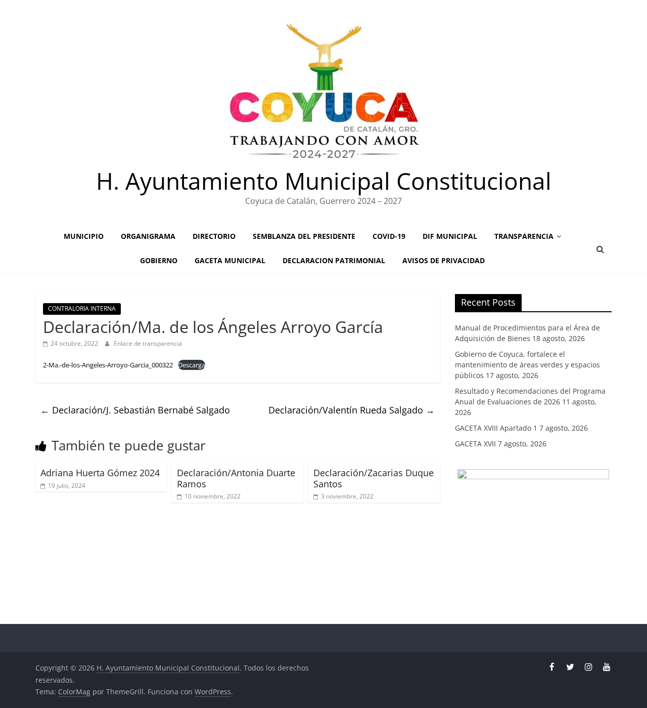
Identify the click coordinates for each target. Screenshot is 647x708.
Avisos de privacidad (443, 260)
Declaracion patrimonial (334, 260)
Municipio (84, 236)
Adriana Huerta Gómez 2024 (100, 473)
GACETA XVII (475, 443)
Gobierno (158, 260)
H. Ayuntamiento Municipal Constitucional (323, 180)
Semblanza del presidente (304, 236)
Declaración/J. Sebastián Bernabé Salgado (135, 410)
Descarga (191, 364)
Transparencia (523, 236)
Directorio (214, 236)
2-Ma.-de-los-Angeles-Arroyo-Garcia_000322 (108, 364)
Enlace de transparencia (148, 343)
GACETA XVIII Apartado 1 (496, 428)
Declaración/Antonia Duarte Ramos (236, 478)
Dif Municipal (450, 236)
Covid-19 (389, 236)
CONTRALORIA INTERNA (82, 308)
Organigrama (148, 236)
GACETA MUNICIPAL (230, 260)
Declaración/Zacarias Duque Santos (373, 478)
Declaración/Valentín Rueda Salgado (351, 410)
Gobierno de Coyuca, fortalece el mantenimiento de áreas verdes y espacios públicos (527, 364)
